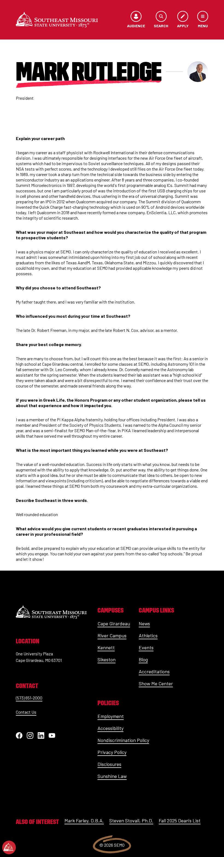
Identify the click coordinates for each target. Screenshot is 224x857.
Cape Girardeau (114, 623)
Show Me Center (156, 683)
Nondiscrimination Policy (123, 740)
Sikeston (107, 659)
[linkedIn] (41, 735)
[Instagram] (30, 735)
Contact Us (26, 711)
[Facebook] (19, 735)
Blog (143, 659)
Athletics (148, 635)
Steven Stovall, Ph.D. (131, 820)
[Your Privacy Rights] (9, 847)
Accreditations (154, 671)
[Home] (57, 20)
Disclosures (109, 764)
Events (146, 647)
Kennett (106, 647)
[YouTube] (52, 735)
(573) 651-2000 (29, 697)
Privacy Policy (112, 752)
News (144, 623)
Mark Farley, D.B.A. (84, 820)
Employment (111, 716)
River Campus (112, 635)
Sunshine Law (112, 776)
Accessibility (110, 728)
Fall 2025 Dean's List (180, 820)
